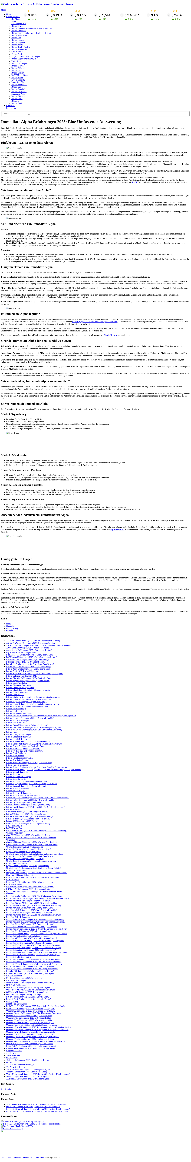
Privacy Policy (12, 628)
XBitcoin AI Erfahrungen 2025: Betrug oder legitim (27, 1079)
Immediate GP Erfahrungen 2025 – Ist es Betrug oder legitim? (31, 938)
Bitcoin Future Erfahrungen (17, 720)
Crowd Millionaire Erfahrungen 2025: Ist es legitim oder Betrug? (32, 844)
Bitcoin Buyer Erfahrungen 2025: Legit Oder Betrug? (28, 680)
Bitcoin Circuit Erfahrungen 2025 (20, 687)
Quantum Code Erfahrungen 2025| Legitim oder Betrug (29, 1015)
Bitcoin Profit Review (15, 755)
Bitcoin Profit (16, 98)
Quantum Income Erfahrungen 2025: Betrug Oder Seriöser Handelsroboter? (37, 1029)
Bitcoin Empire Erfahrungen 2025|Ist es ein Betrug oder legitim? (32, 704)
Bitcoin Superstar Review (16, 779)
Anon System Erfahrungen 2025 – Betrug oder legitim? (29, 650)
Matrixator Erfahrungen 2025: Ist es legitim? (24, 978)
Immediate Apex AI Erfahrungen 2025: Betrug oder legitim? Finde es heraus (37, 898)
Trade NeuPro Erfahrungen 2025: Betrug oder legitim (28, 1069)
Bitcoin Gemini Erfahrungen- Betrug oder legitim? (27, 725)
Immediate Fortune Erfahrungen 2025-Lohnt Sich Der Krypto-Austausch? (36, 933)
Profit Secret (16, 61)
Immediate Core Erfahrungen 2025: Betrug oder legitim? (29, 912)
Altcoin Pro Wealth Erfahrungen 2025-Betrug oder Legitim (30, 643)
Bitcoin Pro (16, 38)
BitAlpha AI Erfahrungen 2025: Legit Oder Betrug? (27, 659)
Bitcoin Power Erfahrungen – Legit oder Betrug (31, 33)
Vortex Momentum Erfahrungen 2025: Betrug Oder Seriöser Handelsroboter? (38, 1074)
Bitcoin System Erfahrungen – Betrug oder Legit (26, 786)
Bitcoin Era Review (14, 711)
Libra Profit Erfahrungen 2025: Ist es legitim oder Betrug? (30, 971)
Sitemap (9, 631)
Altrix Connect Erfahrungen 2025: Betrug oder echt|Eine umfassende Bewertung (39, 645)
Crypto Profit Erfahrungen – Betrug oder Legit (25, 858)
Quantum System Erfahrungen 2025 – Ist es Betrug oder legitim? (32, 1037)
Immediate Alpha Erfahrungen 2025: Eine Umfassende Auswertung (34, 896)
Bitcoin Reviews (13, 16)
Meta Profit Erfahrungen (16, 980)
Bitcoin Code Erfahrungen (17, 692)
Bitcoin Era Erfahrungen (16, 709)
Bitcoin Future (17, 77)
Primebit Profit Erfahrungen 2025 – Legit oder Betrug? (28, 999)
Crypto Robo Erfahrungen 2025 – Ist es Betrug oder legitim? (31, 861)
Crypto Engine (17, 52)
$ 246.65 (177, 15)
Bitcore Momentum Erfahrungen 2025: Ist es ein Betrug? (29, 816)
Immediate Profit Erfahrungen (18, 957)
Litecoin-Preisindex (14, 976)
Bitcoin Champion (19, 91)
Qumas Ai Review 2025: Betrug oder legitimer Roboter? (29, 1044)
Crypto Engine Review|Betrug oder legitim (23, 851)
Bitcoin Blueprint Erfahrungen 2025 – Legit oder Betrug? (29, 678)
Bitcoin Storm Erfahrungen (17, 772)
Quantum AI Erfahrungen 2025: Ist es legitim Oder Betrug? (30, 1011)
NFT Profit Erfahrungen (16, 985)
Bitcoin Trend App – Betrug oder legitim (22, 795)
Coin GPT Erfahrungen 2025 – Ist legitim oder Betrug (28, 835)
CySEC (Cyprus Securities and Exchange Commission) (95, 322)
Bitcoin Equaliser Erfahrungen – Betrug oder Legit (32, 28)
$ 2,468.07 (132, 15)
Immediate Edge (18, 82)
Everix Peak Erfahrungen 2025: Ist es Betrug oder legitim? (30, 887)
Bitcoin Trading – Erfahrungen (18, 793)
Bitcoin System (17, 73)
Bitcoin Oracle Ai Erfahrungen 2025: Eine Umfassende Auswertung (34, 744)
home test (10, 894)
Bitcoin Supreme (18, 42)
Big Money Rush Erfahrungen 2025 (21, 652)
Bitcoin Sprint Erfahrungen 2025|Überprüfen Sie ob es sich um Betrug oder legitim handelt (43, 769)
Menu (3, 10)
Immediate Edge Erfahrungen (18, 917)
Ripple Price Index (14, 1051)
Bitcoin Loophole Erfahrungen (18, 737)
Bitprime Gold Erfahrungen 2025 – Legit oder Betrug (28, 823)
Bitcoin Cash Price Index (16, 683)
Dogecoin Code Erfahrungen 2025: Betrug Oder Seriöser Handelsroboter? (36, 873)
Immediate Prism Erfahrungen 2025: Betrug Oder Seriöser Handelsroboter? (37, 1111)
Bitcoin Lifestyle (18, 96)
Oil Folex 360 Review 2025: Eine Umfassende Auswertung (30, 990)
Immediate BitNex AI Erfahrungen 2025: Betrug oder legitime (31, 903)
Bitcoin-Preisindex (13, 809)
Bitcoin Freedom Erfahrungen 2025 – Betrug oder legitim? (30, 718)
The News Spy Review (15, 1067)
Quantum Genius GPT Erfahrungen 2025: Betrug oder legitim (31, 1025)
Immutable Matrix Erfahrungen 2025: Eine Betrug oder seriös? (32, 969)
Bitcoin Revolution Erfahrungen (19, 758)
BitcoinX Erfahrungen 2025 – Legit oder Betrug (26, 814)
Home (8, 14)
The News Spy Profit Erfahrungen (20, 1065)
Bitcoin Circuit (17, 70)
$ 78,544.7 (106, 15)
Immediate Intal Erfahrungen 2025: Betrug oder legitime (29, 943)
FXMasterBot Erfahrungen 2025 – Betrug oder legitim (28, 889)
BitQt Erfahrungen (19, 63)
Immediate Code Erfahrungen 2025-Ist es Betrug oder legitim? (31, 910)
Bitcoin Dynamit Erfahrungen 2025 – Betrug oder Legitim (30, 699)
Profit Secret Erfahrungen (16, 1004)
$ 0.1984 (56, 15)
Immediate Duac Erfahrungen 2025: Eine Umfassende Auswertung (33, 915)
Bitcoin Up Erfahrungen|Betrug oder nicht (23, 802)
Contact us (10, 106)
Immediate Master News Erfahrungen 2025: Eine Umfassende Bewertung (36, 952)
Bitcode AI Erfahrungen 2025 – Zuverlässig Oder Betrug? (30, 664)
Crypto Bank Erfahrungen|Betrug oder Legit (24, 847)
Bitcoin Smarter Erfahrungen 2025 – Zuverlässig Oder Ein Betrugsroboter (36, 767)
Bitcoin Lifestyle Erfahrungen (18, 734)
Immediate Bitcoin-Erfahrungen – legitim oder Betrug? (28, 901)
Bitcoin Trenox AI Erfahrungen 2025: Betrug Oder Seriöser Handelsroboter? (37, 798)
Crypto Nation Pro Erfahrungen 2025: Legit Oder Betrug (29, 856)
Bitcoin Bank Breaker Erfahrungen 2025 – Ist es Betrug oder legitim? (34, 673)
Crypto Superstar (18, 80)
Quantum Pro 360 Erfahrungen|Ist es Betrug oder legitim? (30, 1034)
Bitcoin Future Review (15, 723)
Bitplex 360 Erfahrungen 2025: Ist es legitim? (25, 821)
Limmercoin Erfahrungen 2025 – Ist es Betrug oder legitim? (30, 973)
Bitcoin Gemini (17, 66)
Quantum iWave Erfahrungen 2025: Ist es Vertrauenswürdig (30, 1032)
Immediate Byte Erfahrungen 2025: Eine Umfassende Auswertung (33, 905)
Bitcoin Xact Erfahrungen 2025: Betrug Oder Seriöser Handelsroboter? (35, 807)
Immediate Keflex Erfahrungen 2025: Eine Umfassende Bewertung (33, 945)
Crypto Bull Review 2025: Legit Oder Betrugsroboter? (28, 849)
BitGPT (135, 182)
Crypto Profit (16, 54)
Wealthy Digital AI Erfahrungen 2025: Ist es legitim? (27, 1076)
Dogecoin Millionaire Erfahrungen (25, 56)
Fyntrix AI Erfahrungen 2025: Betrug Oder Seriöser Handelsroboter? (34, 891)
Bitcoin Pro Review (19, 35)
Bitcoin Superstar (18, 40)
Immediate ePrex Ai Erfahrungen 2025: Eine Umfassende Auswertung (35, 919)
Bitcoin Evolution (18, 31)
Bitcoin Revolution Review (17, 760)
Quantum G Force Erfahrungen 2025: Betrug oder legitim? (30, 1022)
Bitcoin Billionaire (19, 68)
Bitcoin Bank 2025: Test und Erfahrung (22, 671)
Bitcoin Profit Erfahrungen (17, 753)
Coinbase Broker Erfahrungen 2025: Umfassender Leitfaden (31, 837)
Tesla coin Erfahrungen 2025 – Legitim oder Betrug (27, 1060)
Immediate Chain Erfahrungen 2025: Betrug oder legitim (29, 908)
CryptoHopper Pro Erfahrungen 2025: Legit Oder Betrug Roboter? (33, 868)
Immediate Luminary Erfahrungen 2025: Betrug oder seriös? (31, 950)
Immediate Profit (18, 94)
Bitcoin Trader (17, 45)
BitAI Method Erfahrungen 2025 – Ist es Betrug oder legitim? (31, 657)
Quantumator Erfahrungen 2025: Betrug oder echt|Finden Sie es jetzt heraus (37, 1041)
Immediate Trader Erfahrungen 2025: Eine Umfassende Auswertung (34, 964)
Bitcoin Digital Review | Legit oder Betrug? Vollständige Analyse (33, 697)
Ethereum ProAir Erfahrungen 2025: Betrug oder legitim (29, 882)
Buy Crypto (6, 1089)
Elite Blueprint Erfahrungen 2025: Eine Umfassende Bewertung (32, 877)
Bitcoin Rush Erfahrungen (17, 765)
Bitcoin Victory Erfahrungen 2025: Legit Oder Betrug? (28, 805)
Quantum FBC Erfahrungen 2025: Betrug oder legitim (28, 1018)
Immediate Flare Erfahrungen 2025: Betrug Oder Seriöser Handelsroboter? (36, 929)
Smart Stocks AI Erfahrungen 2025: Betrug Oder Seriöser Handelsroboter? (37, 1104)
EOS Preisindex (12, 880)
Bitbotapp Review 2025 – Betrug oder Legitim (25, 662)
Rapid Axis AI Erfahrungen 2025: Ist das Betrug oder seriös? (31, 1046)
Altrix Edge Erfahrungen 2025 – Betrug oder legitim (27, 648)
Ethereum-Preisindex (14, 884)
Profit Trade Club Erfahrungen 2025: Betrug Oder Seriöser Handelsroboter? (37, 1006)
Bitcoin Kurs (11, 732)
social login (11, 1053)
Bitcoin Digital (17, 26)
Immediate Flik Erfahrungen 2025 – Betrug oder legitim (29, 931)
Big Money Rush (117, 529)
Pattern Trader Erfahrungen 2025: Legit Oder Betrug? (28, 997)
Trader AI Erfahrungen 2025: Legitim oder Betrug (26, 1072)
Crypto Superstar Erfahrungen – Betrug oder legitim (27, 866)
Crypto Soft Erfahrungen (16, 863)
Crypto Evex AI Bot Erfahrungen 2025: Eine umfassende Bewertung (34, 854)
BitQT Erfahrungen (14, 826)
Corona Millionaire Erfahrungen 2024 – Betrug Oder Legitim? (31, 842)
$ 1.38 (155, 15)
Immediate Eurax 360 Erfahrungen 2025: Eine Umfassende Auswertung (35, 922)
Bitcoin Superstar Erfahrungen (23, 59)
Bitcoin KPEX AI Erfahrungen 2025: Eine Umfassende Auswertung (34, 730)
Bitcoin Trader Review (20, 47)
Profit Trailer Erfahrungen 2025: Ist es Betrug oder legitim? (30, 1008)
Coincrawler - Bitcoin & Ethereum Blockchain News (23, 1157)
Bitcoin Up (16, 101)
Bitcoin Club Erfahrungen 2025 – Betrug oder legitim (28, 690)
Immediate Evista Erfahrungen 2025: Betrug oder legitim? (30, 924)
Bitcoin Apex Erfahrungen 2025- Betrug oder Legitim (28, 669)
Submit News (11, 108)
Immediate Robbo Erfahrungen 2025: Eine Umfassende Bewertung (33, 962)
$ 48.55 (33, 15)
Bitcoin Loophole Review (17, 739)
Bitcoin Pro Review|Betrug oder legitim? (23, 748)
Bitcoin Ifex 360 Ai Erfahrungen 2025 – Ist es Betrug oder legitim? (33, 727)
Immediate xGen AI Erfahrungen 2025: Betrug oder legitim (30, 966)
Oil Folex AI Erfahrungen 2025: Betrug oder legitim (27, 992)
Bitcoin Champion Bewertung (18, 685)
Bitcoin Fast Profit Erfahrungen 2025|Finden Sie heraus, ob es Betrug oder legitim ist (41, 716)
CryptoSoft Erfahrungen (16, 870)
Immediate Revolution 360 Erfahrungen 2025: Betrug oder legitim (33, 959)
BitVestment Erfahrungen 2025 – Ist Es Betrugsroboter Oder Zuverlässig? (36, 830)
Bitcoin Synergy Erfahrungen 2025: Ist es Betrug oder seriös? (31, 784)
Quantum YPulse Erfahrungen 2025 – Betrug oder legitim (30, 1039)
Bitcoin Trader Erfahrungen (17, 788)
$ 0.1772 (80, 15)
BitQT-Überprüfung (19, 75)
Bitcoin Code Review (15, 695)
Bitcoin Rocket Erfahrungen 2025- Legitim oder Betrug (29, 762)
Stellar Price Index (13, 1055)
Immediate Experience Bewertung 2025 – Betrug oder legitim (31, 926)
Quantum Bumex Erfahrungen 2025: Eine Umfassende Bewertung (33, 1013)
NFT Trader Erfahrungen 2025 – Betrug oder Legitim (28, 987)
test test (9, 1062)
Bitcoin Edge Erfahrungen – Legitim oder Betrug (26, 702)
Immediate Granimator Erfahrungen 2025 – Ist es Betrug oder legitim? (35, 940)
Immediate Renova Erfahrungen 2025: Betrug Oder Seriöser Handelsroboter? (38, 1109)
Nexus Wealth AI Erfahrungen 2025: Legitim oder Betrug (30, 983)
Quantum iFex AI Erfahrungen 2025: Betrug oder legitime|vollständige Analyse (38, 1027)
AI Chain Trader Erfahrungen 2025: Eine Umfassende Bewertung (33, 641)
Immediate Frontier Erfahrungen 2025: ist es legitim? (27, 936)
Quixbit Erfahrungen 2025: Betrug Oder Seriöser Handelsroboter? (33, 1107)
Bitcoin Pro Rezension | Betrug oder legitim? (24, 751)
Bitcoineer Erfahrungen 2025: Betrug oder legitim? (27, 812)
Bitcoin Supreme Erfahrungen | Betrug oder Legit (26, 781)
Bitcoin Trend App (19, 49)
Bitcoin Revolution (19, 84)
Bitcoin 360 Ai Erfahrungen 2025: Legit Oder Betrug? (28, 666)
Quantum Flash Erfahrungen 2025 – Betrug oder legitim (29, 1020)
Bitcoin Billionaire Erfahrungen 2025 (21, 676)
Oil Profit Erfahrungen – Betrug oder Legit (23, 994)
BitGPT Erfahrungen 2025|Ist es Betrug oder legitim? (28, 819)
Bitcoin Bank (16, 103)
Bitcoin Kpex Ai (110, 335)
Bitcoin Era (16, 87)
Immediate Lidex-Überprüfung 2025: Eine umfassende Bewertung (33, 947)
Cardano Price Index (14, 833)
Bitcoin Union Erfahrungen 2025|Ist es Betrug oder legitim (30, 800)
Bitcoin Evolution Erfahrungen (19, 713)
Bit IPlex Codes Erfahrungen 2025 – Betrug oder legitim (29, 655)
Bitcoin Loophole (18, 89)
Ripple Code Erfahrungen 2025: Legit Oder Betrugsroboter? (31, 1048)
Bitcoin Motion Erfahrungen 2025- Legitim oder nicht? (28, 741)
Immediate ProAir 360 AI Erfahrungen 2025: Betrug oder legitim (33, 955)
